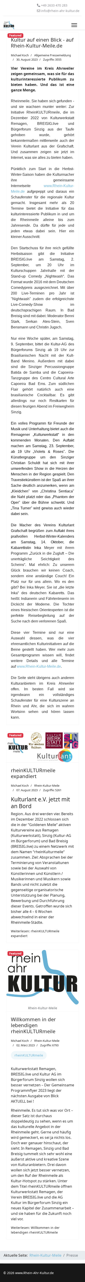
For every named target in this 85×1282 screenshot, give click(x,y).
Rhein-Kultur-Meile (46, 785)
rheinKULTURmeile (29, 1055)
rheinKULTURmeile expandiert (33, 773)
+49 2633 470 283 (54, 5)
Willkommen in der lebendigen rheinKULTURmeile (33, 1025)
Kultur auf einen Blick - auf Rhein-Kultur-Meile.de (42, 42)
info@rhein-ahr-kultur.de (60, 11)
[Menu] (74, 25)
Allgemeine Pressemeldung (52, 55)
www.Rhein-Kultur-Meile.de (39, 666)
